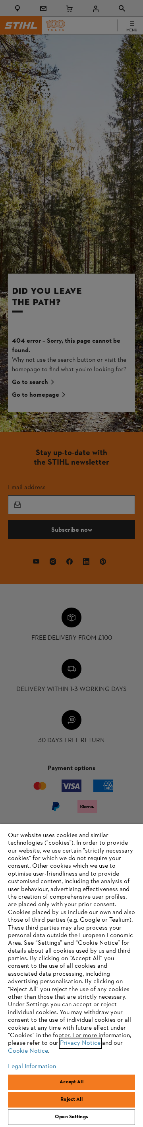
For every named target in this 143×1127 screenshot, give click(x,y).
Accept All (71, 1082)
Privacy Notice (80, 1043)
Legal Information (32, 1066)
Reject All (71, 1099)
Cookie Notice (28, 1051)
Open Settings (71, 1117)
